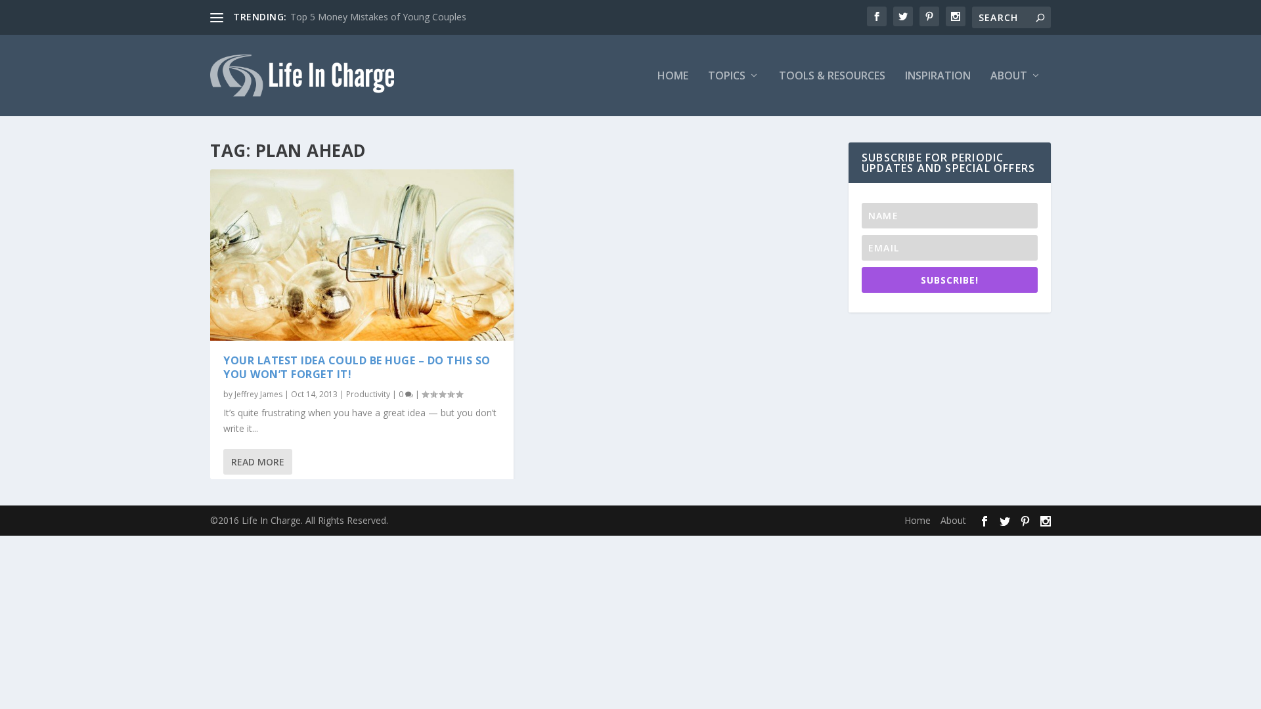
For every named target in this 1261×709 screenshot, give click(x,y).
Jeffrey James (258, 394)
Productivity (368, 394)
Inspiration (938, 76)
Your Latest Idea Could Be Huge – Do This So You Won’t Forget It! (357, 367)
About (1008, 76)
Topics (726, 76)
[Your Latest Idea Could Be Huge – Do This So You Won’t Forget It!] (362, 255)
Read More (257, 462)
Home (672, 76)
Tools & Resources (832, 76)
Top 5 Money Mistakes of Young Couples (378, 17)
